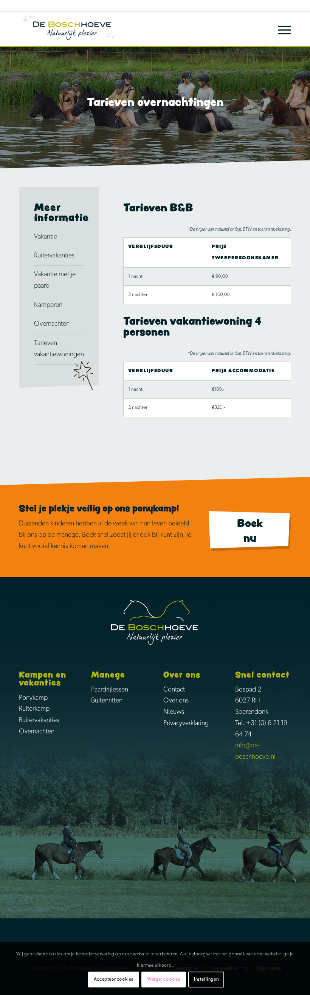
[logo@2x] (71, 29)
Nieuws (173, 712)
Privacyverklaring (186, 723)
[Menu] (280, 29)
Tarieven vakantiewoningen (59, 349)
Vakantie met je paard (55, 280)
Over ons (176, 701)
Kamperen (48, 305)
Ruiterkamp (34, 709)
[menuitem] (280, 29)
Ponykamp (33, 698)
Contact (174, 690)
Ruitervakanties (54, 256)
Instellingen (206, 979)
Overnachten (52, 324)
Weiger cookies (163, 979)
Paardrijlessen (109, 690)
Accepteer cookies (113, 979)
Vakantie (45, 237)
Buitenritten (106, 701)
